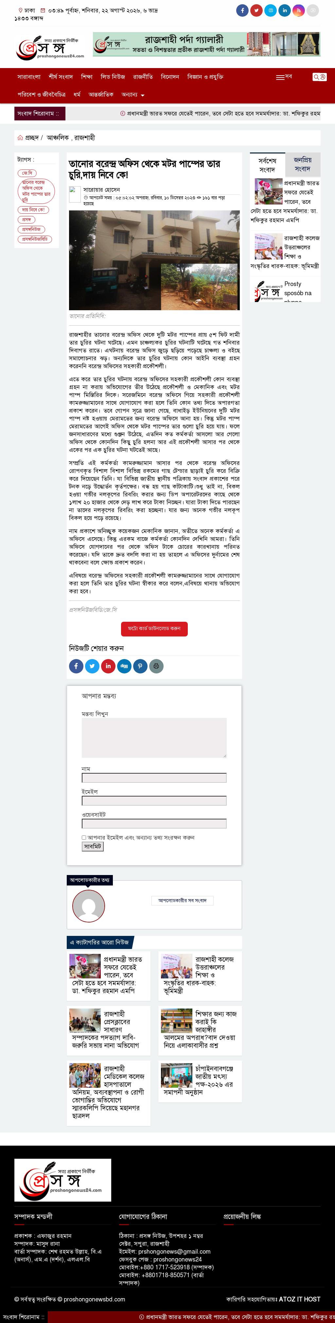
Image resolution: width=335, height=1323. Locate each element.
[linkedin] (284, 10)
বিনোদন (170, 76)
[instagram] (270, 10)
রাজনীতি (143, 76)
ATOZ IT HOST (300, 1299)
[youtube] (313, 10)
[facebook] (242, 10)
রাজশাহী (84, 138)
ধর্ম (77, 94)
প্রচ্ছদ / (33, 138)
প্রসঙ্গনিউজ (31, 229)
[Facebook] (76, 666)
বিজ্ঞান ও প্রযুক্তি (205, 76)
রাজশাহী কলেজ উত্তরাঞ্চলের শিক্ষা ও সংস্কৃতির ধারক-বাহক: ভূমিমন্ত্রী (199, 975)
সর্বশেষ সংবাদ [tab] (267, 165)
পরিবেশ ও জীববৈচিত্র (41, 94)
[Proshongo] (49, 45)
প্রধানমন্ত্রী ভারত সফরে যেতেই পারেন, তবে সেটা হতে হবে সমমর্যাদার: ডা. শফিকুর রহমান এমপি (207, 113)
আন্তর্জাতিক (101, 94)
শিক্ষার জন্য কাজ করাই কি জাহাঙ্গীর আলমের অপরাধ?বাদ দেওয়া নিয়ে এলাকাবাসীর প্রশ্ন (200, 1030)
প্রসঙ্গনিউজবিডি (34, 239)
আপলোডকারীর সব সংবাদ (182, 900)
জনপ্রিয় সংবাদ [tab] (303, 164)
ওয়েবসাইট (94, 814)
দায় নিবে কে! (33, 210)
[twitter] (256, 10)
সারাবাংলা (29, 76)
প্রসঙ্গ (26, 220)
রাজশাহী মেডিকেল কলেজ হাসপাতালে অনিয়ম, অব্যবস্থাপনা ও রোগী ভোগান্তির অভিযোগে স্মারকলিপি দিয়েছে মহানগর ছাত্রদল (108, 1092)
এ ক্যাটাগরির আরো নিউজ (99, 942)
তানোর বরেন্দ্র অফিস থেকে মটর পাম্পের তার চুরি (36, 191)
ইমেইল (90, 792)
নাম (86, 769)
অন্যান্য (129, 94)
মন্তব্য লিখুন (95, 714)
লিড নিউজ (113, 76)
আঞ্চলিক (58, 138)
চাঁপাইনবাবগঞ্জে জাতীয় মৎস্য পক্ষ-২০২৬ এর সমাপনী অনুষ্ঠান (198, 1081)
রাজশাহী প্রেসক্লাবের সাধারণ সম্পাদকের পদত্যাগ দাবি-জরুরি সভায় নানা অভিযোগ (105, 1030)
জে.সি (27, 173)
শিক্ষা (87, 76)
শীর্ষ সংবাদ (61, 76)
